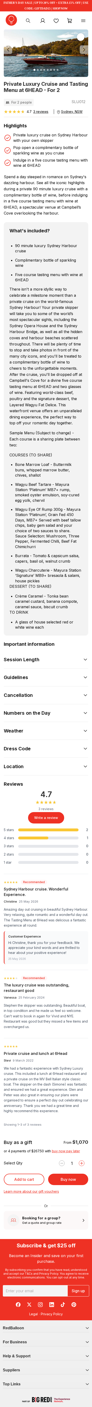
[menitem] (56, 20)
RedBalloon (13, 1328)
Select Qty (13, 1163)
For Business (15, 1342)
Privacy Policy (48, 1273)
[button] (10, 49)
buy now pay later (66, 1151)
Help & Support (16, 1356)
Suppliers (11, 1370)
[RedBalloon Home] (11, 20)
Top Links (12, 1384)
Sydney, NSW (72, 112)
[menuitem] (28, 20)
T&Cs (29, 1273)
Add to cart (24, 1179)
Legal (33, 1314)
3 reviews (40, 112)
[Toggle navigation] (83, 20)
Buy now (68, 1179)
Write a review (46, 818)
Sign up (78, 1290)
